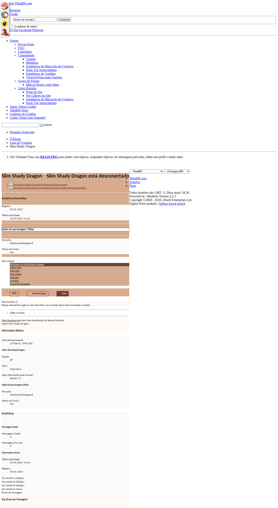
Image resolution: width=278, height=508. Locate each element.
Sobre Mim (16, 267)
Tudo (14, 293)
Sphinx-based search (172, 203)
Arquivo (134, 182)
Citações (14, 277)
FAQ (21, 48)
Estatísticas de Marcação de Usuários (49, 66)
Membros (32, 62)
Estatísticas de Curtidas (41, 73)
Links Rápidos (27, 88)
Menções (15, 271)
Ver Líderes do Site (38, 95)
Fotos (64, 294)
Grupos (31, 59)
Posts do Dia (34, 92)
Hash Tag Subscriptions (41, 70)
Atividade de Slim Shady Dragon (27, 264)
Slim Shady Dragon (39, 294)
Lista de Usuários (21, 142)
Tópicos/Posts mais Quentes (44, 77)
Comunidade (26, 55)
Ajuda (14, 14)
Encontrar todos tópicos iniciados (67, 188)
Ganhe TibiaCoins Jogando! (28, 117)
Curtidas (14, 280)
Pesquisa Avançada (22, 132)
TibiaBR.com (138, 178)
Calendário (25, 51)
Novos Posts (26, 44)
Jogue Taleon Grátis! (23, 106)
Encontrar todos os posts (53, 184)
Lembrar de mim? (25, 26)
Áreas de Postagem (20, 284)
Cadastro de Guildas (23, 114)
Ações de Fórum (28, 81)
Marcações (16, 274)
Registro (15, 10)
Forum (14, 40)
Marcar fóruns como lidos (42, 84)
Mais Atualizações (11, 320)
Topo (132, 185)
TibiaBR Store (19, 110)
